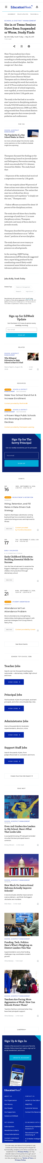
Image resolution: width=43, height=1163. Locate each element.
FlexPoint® (23, 403)
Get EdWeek (9, 1122)
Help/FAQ (28, 1104)
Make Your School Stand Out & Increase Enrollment (20, 397)
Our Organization (10, 1100)
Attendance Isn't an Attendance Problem (15, 610)
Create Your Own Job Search (21, 776)
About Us (8, 1096)
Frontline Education (24, 530)
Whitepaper (21, 391)
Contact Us (30, 1096)
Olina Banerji (8, 961)
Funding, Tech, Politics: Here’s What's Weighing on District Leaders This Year (18, 945)
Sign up (21, 463)
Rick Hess (7, 904)
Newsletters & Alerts (11, 1130)
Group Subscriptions (11, 1134)
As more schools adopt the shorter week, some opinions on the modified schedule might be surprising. (19, 143)
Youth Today (29, 298)
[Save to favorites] (21, 46)
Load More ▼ (21, 1029)
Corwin (32, 629)
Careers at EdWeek (11, 1116)
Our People (8, 1108)
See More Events (22, 644)
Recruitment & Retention (22, 497)
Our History (8, 1104)
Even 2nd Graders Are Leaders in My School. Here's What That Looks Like (19, 829)
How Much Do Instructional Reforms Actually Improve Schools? (18, 888)
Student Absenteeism (21, 602)
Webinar (7, 500)
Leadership (11, 14)
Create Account (21, 1058)
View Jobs (13, 682)
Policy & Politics (22, 14)
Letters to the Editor (32, 1100)
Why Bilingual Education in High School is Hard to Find (13, 360)
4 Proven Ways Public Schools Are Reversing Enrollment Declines (20, 418)
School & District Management (20, 21)
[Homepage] (21, 6)
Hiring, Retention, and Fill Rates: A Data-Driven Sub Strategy (17, 507)
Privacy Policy (23, 1152)
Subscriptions (9, 1126)
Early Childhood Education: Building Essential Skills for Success (18, 559)
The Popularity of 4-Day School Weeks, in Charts (14, 136)
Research (18, 291)
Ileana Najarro (9, 367)
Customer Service (31, 1108)
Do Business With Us (33, 1122)
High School (29, 291)
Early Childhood (11, 550)
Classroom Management (23, 287)
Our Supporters (10, 1112)
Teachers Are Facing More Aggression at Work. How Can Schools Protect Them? (19, 1002)
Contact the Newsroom (33, 1112)
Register (9, 528)
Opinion (7, 823)
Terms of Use (27, 1158)
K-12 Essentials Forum (13, 553)
